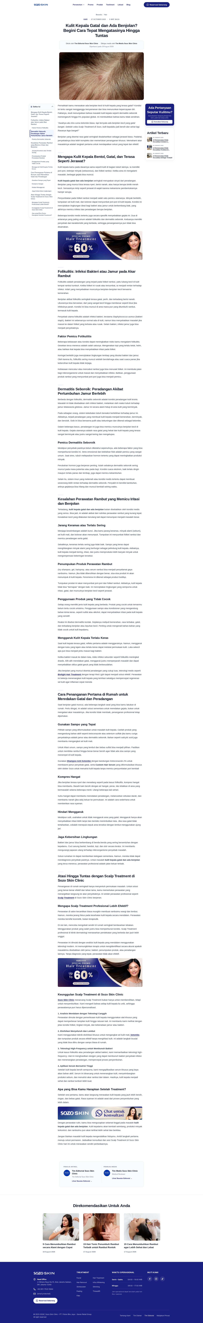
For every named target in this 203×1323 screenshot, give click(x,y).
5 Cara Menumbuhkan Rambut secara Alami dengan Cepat (59, 1246)
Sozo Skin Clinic (66, 1000)
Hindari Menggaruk (38, 187)
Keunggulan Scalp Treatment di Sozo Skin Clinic (42, 209)
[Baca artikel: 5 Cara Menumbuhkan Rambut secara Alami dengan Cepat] (61, 1227)
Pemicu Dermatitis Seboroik (41, 139)
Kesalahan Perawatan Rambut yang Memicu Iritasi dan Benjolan (42, 145)
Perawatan (77, 5)
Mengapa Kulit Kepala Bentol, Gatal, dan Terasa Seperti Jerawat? (41, 114)
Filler (78, 1296)
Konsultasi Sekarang (161, 122)
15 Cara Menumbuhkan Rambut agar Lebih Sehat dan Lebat (141, 1246)
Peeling (79, 1291)
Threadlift (96, 1291)
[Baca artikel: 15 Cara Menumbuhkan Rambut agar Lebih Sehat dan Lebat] (142, 1227)
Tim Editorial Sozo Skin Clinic (86, 43)
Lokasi (120, 5)
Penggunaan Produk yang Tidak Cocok (40, 162)
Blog (128, 5)
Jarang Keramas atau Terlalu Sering (41, 151)
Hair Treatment (98, 1278)
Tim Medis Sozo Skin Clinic (126, 43)
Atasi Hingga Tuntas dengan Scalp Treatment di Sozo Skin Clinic (42, 197)
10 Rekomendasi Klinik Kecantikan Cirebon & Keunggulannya (160, 141)
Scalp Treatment (66, 898)
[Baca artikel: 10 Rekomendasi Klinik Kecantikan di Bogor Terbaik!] (149, 155)
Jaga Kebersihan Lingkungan (41, 191)
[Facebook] (149, 1278)
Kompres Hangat (37, 184)
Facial (79, 1278)
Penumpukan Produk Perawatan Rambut (39, 157)
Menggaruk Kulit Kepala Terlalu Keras (42, 168)
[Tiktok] (162, 1278)
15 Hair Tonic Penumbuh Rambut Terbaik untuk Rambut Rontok (101, 1246)
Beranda (99, 15)
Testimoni (110, 5)
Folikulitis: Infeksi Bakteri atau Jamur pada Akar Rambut (40, 122)
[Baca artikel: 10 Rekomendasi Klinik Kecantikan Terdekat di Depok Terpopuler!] (149, 147)
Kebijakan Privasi (163, 1316)
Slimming (96, 1287)
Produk (100, 5)
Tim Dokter (137, 1316)
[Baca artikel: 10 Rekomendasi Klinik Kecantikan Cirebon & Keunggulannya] (149, 139)
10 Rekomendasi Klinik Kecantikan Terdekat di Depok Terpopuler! (160, 149)
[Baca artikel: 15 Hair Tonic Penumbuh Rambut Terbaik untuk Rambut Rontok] (101, 1227)
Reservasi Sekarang (47, 1301)
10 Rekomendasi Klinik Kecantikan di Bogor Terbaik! (162, 157)
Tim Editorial (149, 1316)
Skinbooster (81, 1287)
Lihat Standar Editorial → (82, 1181)
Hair (105, 15)
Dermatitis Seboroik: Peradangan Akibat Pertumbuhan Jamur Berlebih (41, 133)
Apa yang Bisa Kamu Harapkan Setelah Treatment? (42, 214)
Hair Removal (82, 1282)
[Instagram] (156, 1278)
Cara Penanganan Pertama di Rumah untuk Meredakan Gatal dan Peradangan (41, 175)
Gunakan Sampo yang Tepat (41, 180)
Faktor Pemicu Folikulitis (40, 128)
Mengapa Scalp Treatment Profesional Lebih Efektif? (40, 203)
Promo (90, 5)
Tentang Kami (125, 1316)
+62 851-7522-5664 (45, 1289)
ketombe (134, 1035)
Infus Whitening (99, 1282)
